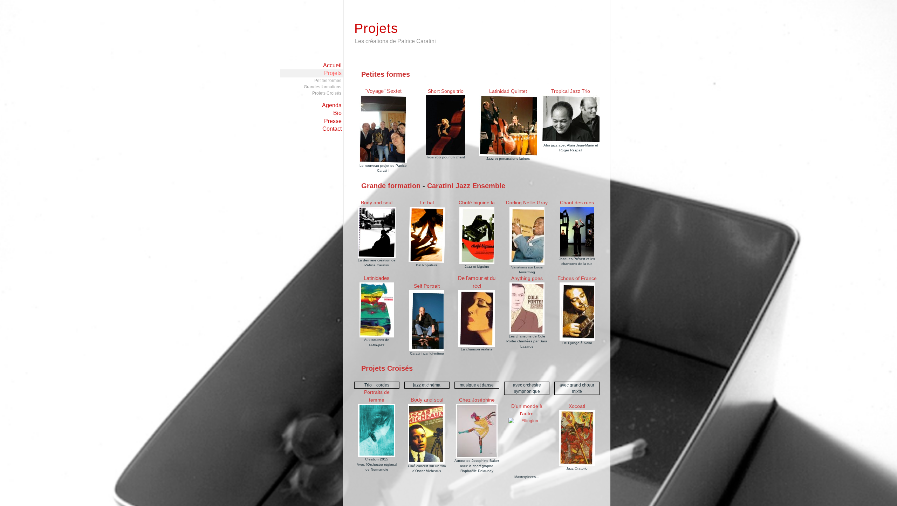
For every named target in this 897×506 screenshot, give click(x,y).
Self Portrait (427, 286)
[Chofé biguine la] (477, 235)
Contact (332, 129)
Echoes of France (577, 278)
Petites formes (327, 80)
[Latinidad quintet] (508, 125)
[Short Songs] (445, 125)
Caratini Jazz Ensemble (466, 186)
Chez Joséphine (477, 400)
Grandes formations (322, 86)
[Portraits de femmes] (376, 430)
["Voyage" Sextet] (383, 129)
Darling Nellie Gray (527, 202)
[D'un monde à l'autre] (526, 446)
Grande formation (390, 186)
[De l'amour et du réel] (477, 318)
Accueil (332, 65)
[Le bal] (427, 235)
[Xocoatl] (577, 438)
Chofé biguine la (477, 202)
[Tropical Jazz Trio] (571, 119)
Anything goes (527, 278)
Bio (337, 113)
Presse (333, 121)
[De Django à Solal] (577, 311)
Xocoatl (577, 406)
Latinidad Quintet (508, 91)
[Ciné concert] (376, 232)
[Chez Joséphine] (477, 431)
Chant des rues (577, 202)
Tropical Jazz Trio (570, 91)
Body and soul (376, 202)
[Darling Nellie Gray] (527, 235)
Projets (333, 73)
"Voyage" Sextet (383, 91)
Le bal (427, 202)
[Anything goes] (527, 308)
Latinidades (377, 278)
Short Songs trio (446, 91)
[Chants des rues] (577, 232)
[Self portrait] (427, 320)
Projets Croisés (326, 93)
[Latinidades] (376, 309)
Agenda (332, 105)
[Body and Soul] (427, 434)
